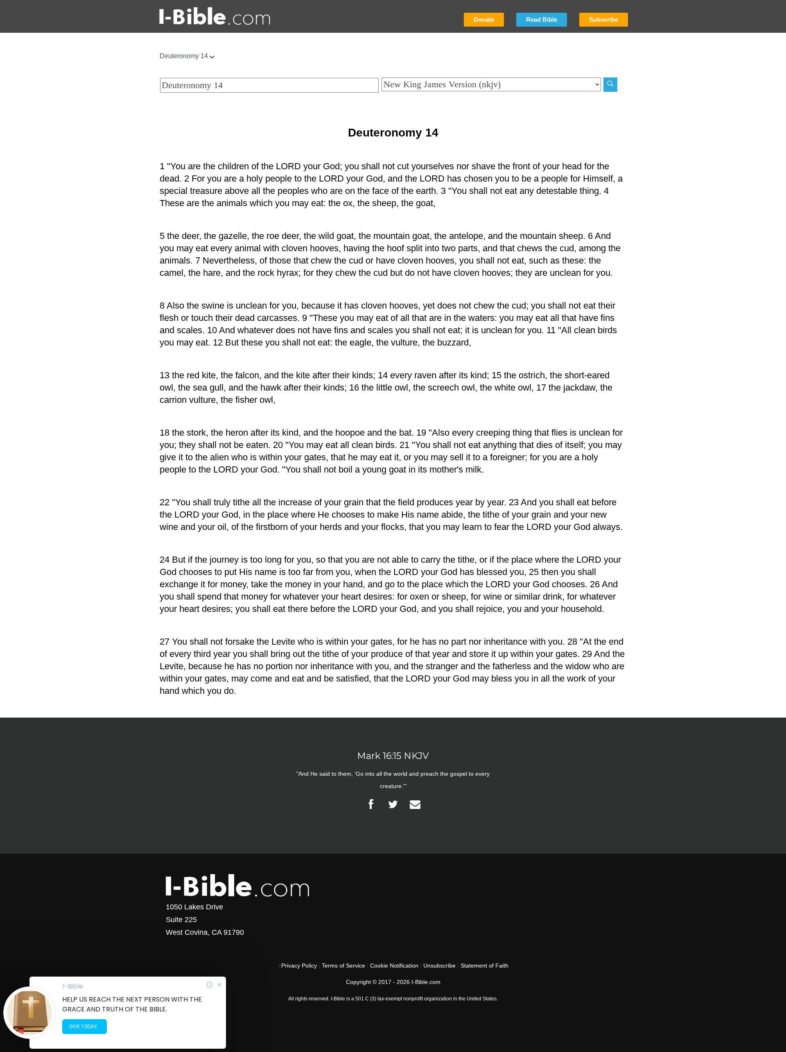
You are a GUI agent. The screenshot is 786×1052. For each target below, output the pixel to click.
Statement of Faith (484, 965)
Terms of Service (343, 965)
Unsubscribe (439, 965)
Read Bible (541, 19)
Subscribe (603, 19)
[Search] (610, 84)
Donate (484, 19)
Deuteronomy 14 (185, 55)
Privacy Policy (299, 965)
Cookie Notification (394, 965)
